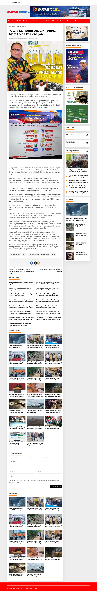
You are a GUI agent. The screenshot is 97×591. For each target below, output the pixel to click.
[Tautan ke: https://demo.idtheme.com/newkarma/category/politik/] (87, 142)
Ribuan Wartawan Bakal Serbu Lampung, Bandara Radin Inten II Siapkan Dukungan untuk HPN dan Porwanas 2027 (21, 306)
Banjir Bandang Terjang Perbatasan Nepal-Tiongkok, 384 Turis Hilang (21, 294)
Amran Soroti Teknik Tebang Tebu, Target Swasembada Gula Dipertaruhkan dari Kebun (48, 295)
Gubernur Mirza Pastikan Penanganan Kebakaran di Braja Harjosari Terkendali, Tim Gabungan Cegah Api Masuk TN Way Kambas (34, 427)
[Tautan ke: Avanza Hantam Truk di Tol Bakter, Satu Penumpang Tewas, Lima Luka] (70, 255)
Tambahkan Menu (16, 2)
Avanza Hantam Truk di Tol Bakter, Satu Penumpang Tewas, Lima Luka (20, 324)
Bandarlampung (15, 254)
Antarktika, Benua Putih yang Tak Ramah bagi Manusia (21, 283)
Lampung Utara (23, 38)
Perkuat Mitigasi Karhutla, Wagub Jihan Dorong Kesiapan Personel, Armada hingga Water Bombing (21, 300)
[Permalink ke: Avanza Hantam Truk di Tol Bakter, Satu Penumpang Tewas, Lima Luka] (53, 404)
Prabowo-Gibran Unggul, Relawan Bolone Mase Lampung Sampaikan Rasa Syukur (21, 270)
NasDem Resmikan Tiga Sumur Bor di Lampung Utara (20, 289)
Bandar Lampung (13, 38)
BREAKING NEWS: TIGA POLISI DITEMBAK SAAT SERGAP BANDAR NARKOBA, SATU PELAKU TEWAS (21, 318)
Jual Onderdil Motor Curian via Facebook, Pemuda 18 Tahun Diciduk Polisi (48, 283)
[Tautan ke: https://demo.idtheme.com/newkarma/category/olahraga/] (87, 151)
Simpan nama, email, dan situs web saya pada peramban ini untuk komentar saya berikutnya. (34, 481)
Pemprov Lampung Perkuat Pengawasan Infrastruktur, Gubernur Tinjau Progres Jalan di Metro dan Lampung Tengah (35, 444)
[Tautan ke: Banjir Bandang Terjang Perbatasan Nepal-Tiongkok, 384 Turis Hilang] (70, 227)
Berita (18, 38)
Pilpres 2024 (31, 38)
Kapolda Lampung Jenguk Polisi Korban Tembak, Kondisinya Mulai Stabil (48, 289)
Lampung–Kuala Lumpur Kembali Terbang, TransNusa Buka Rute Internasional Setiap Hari (48, 318)
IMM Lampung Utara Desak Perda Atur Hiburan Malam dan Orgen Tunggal (47, 306)
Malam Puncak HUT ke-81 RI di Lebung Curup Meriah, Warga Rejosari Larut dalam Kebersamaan (53, 427)
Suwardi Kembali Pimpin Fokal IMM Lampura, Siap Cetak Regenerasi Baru (20, 312)
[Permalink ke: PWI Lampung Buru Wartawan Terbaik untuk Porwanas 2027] (17, 437)
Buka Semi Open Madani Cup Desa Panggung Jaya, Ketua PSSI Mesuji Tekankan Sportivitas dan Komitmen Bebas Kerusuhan (78, 187)
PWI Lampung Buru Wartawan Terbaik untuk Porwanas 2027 (16, 444)
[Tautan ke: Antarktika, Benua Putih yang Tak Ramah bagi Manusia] (77, 209)
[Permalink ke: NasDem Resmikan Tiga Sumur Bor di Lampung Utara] (53, 339)
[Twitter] (35, 263)
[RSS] (38, 263)
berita (24, 254)
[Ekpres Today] (18, 11)
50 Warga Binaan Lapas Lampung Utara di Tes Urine (49, 269)
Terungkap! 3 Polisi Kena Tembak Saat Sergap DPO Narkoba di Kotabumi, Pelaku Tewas (48, 312)
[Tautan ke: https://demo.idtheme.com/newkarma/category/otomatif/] (87, 135)
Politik (35, 38)
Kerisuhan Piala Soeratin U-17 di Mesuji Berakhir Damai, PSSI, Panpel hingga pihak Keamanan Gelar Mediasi (78, 192)
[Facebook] (31, 263)
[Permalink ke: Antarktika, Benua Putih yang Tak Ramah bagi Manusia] (17, 339)
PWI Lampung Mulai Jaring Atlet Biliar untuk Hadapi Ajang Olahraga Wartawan (17, 427)
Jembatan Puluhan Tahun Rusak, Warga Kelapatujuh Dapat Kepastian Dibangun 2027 (47, 300)
